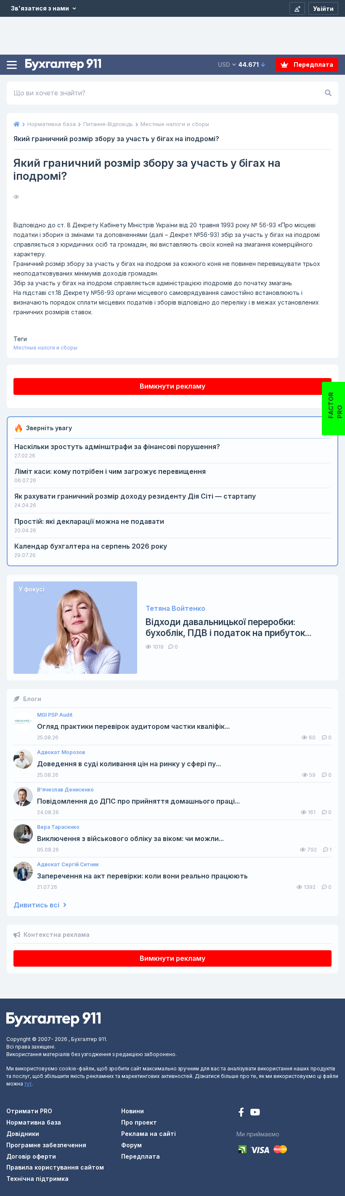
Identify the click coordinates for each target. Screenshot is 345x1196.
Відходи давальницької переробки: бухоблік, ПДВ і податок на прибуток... (228, 627)
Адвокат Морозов (61, 752)
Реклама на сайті (148, 1133)
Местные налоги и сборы (45, 347)
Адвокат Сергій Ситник (68, 864)
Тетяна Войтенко (175, 608)
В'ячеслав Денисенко (65, 790)
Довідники (22, 1133)
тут (28, 1083)
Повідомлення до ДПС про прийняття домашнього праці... (138, 801)
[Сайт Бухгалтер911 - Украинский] (53, 1019)
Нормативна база (33, 1122)
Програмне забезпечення (46, 1145)
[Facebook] (242, 1113)
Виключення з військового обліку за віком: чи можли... (130, 839)
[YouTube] (255, 1113)
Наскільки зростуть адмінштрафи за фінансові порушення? (117, 446)
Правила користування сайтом (55, 1167)
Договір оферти (31, 1156)
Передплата (312, 64)
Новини (132, 1111)
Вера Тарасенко (58, 827)
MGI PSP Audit (54, 715)
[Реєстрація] (297, 8)
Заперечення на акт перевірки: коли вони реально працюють (142, 876)
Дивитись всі (37, 905)
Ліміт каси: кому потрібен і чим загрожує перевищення (110, 471)
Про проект (139, 1122)
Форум (131, 1145)
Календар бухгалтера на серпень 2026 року (90, 546)
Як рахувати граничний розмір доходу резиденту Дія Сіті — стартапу (135, 496)
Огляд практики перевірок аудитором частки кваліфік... (133, 727)
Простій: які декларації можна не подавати (89, 521)
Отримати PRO (29, 1111)
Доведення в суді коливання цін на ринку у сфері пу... (129, 764)
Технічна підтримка (37, 1178)
